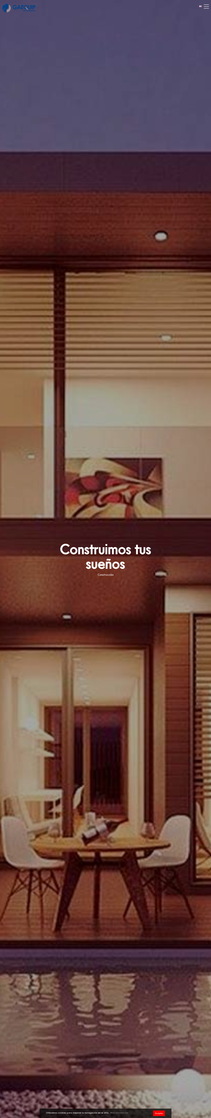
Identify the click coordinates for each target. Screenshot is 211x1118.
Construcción (106, 574)
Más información (119, 1113)
